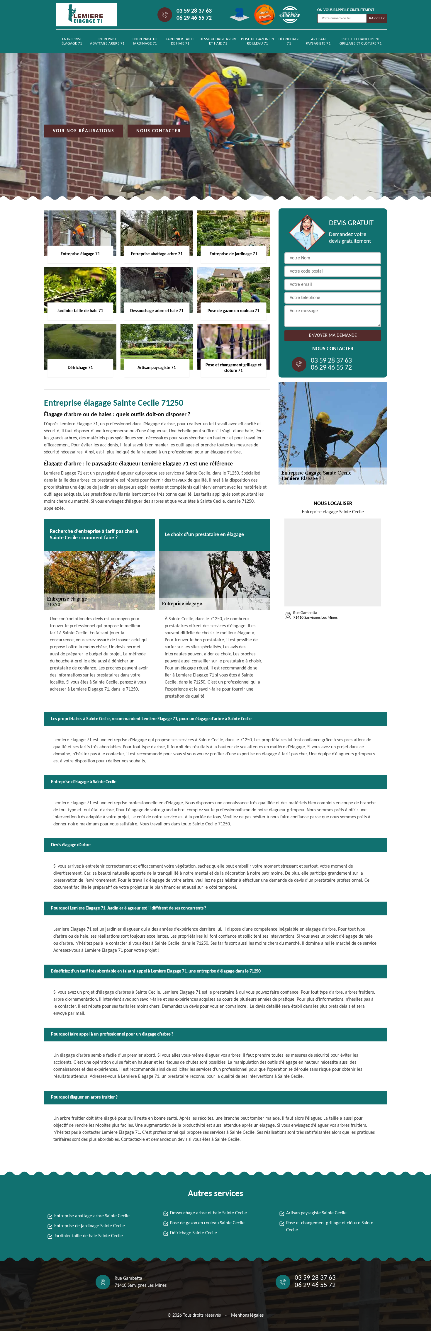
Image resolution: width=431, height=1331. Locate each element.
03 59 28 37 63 (194, 11)
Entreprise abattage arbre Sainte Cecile (92, 1216)
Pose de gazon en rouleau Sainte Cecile (207, 1223)
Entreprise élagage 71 (72, 41)
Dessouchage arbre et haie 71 (218, 41)
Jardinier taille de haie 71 (180, 41)
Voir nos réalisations (83, 131)
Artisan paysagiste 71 (318, 41)
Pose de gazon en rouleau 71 (257, 41)
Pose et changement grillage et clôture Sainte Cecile (329, 1227)
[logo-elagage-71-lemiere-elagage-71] (82, 14)
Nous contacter (158, 131)
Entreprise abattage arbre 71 (107, 41)
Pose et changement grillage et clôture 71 (361, 41)
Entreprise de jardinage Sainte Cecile (89, 1226)
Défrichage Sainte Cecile (193, 1233)
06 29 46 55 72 (194, 18)
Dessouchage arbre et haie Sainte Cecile (208, 1213)
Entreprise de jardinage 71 (145, 41)
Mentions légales (247, 1315)
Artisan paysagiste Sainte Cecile (316, 1213)
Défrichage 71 (289, 41)
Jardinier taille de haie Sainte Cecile (88, 1236)
